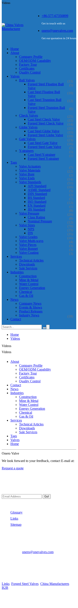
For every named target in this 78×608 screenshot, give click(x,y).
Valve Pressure (29, 213)
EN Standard (37, 205)
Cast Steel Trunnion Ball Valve (44, 102)
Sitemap (15, 524)
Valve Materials (29, 170)
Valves (15, 440)
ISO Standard (37, 201)
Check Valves (28, 115)
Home (14, 334)
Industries (17, 393)
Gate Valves (27, 139)
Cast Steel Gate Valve (42, 143)
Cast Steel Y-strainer (41, 154)
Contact (15, 385)
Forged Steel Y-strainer (43, 158)
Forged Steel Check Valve (45, 123)
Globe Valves (28, 127)
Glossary (16, 512)
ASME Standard (39, 190)
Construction (28, 276)
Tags (13, 436)
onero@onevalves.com (57, 30)
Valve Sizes (27, 225)
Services (16, 420)
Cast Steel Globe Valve (43, 131)
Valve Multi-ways (31, 241)
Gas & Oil (26, 295)
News (14, 389)
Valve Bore (26, 174)
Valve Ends (27, 178)
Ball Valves (27, 80)
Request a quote (13, 468)
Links (14, 518)
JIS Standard (36, 209)
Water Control (28, 284)
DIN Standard (37, 194)
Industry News (29, 315)
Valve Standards (30, 182)
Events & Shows (30, 307)
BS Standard (36, 198)
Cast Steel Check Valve (44, 119)
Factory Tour (28, 64)
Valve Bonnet (28, 248)
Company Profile (30, 57)
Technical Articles (31, 260)
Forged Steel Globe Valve (45, 135)
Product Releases (30, 311)
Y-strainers (26, 151)
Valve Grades (28, 237)
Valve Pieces (27, 245)
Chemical (25, 292)
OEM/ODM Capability (35, 60)
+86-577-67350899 (55, 16)
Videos (15, 338)
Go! (46, 496)
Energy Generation (32, 288)
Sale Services (28, 268)
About (14, 361)
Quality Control (30, 72)
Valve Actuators (30, 166)
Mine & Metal (28, 280)
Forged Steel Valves (25, 584)
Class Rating (36, 217)
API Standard (37, 186)
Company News (30, 303)
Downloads (27, 264)
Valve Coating (29, 252)
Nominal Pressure (40, 221)
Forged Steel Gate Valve (44, 147)
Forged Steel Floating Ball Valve (46, 86)
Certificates (26, 68)
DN (30, 233)
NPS (31, 229)
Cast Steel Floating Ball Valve (44, 94)
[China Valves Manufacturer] (17, 29)
